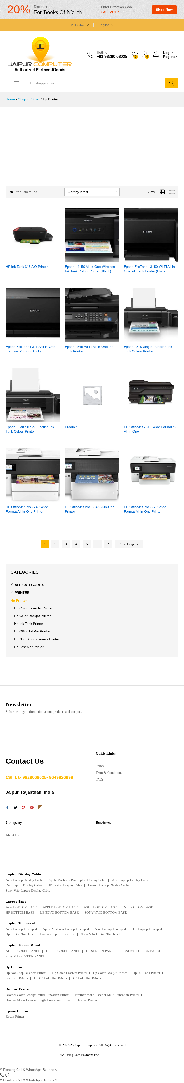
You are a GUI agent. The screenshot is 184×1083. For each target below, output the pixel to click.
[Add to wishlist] (43, 259)
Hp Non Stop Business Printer (36, 639)
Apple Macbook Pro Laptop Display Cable (77, 880)
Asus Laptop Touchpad (110, 929)
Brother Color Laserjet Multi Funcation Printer (37, 995)
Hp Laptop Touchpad (20, 934)
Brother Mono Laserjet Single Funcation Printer (38, 1000)
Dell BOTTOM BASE (138, 907)
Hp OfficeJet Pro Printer (32, 631)
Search (171, 83)
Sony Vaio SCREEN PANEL (25, 956)
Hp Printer (19, 600)
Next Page (127, 544)
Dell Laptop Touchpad (147, 929)
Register (170, 57)
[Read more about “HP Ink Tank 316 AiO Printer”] (21, 259)
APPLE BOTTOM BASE (60, 907)
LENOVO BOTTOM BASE (59, 912)
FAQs (99, 779)
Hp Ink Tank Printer (28, 624)
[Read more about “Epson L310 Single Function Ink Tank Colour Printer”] (139, 339)
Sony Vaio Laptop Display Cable (28, 890)
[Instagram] (40, 808)
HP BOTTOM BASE (20, 912)
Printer (22, 592)
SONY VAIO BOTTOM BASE (106, 912)
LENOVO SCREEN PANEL (141, 951)
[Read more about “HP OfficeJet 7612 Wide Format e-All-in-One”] (139, 419)
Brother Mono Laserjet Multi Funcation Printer (107, 995)
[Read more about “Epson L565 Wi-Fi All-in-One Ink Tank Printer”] (80, 339)
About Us (12, 835)
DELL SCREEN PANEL (63, 951)
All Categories (29, 585)
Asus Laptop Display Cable (130, 880)
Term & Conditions (109, 773)
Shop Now (164, 9)
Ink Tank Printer (17, 978)
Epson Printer (15, 1016)
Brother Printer (87, 1000)
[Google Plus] (24, 808)
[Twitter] (16, 808)
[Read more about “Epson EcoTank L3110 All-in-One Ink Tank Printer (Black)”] (21, 339)
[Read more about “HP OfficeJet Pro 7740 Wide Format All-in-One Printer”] (21, 499)
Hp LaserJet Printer (29, 647)
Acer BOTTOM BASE (21, 907)
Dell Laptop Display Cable (24, 885)
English (103, 25)
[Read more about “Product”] (80, 419)
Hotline (102, 52)
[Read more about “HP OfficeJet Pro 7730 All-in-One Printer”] (80, 499)
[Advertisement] (92, 142)
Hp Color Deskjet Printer (32, 616)
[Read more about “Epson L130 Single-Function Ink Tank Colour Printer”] (21, 419)
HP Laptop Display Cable (65, 885)
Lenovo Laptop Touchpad (57, 934)
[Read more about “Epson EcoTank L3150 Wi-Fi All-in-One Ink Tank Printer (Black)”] (139, 259)
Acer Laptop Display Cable (24, 880)
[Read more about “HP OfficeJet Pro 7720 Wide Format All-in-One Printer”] (139, 499)
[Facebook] (7, 808)
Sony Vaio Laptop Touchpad (100, 934)
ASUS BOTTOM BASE (100, 907)
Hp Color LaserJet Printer (33, 608)
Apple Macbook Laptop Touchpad (66, 929)
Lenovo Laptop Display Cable (108, 885)
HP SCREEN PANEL (101, 951)
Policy (100, 766)
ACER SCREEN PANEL (23, 951)
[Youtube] (32, 808)
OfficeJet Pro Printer (87, 978)
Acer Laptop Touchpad (21, 929)
